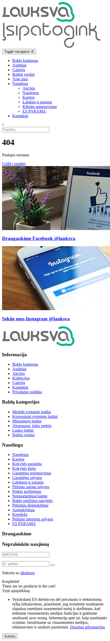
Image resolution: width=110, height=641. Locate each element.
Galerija (18, 70)
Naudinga (20, 83)
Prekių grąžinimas (26, 491)
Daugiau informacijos (87, 627)
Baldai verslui (23, 74)
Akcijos (29, 88)
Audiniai (19, 65)
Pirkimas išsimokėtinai (30, 505)
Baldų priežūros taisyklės (32, 500)
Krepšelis (19, 514)
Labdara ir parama (37, 102)
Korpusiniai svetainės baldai (35, 416)
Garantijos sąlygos (27, 477)
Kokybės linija (24, 468)
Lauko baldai (23, 430)
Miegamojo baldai (26, 421)
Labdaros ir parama (27, 482)
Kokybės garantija (27, 464)
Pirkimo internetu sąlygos (32, 519)
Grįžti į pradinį (14, 163)
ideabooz (27, 573)
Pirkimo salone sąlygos (30, 487)
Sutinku (9, 636)
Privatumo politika (27, 392)
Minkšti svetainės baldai (31, 412)
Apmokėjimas (23, 510)
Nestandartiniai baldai (29, 496)
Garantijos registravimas (31, 473)
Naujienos (31, 93)
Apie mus (20, 79)
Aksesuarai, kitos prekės (31, 425)
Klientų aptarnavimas (40, 106)
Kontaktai (20, 116)
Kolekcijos (21, 378)
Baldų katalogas (25, 60)
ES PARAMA (34, 111)
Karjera (29, 97)
